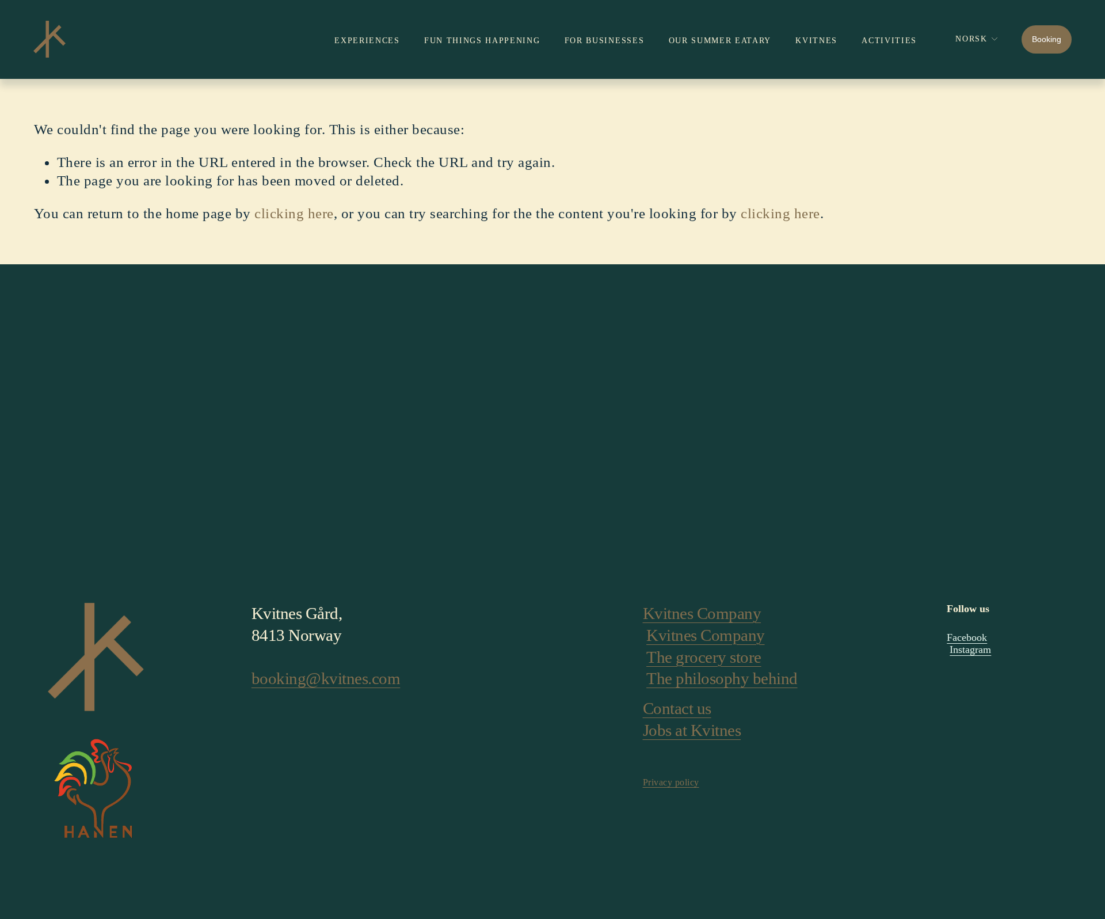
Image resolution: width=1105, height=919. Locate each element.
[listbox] (969, 39)
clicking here (293, 213)
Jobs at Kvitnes (692, 730)
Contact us (677, 708)
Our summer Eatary (720, 40)
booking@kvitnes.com (326, 678)
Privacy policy (671, 782)
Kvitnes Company (702, 613)
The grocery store (703, 657)
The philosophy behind (722, 678)
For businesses (605, 40)
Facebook (967, 637)
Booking (1046, 39)
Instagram (970, 649)
